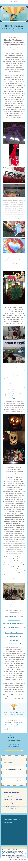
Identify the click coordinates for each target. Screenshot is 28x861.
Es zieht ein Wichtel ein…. (10, 809)
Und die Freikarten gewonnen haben (14, 738)
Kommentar (18, 780)
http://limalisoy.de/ (14, 620)
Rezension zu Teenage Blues (11, 806)
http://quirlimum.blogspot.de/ (14, 633)
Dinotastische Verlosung (10, 797)
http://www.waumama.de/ (14, 636)
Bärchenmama (14, 26)
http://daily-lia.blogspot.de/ (14, 644)
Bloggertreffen (7, 722)
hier (14, 398)
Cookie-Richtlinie (19, 855)
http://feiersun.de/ (14, 640)
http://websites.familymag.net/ (14, 616)
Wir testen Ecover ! (14, 745)
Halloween (6, 725)
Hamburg (14, 725)
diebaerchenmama (17, 712)
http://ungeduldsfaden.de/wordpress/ (14, 623)
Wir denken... (14, 37)
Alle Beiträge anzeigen (14, 715)
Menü (15, 2)
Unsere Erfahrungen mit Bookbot (13, 799)
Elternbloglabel (18, 722)
